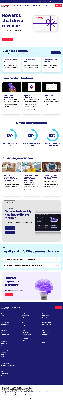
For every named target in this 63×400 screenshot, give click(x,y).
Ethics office (44, 339)
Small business (4, 330)
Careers (55, 1)
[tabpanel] (31, 223)
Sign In (60, 1)
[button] (31, 259)
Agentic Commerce (5, 322)
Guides (23, 330)
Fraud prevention (25, 315)
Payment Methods (5, 324)
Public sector (4, 352)
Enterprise (3, 332)
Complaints (44, 336)
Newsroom (3, 380)
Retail (2, 356)
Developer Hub (45, 334)
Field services (4, 343)
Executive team (4, 373)
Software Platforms (46, 347)
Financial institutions (5, 363)
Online (2, 315)
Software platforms (5, 334)
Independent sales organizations (8, 365)
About (2, 371)
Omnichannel (4, 320)
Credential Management (47, 320)
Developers (34, 5)
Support (41, 5)
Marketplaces (4, 336)
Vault (23, 322)
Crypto (2, 339)
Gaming (2, 347)
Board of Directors (5, 375)
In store (2, 317)
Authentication (25, 317)
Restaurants (3, 354)
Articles (23, 328)
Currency (23, 342)
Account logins (45, 332)
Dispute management (26, 320)
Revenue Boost (45, 315)
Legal (2, 382)
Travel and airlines (5, 361)
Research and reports (26, 334)
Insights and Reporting (47, 322)
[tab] (9, 202)
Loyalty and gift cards (46, 324)
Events (2, 378)
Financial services (4, 345)
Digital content (4, 341)
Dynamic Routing (45, 317)
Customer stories (25, 332)
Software (3, 358)
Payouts (23, 340)
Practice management (5, 350)
